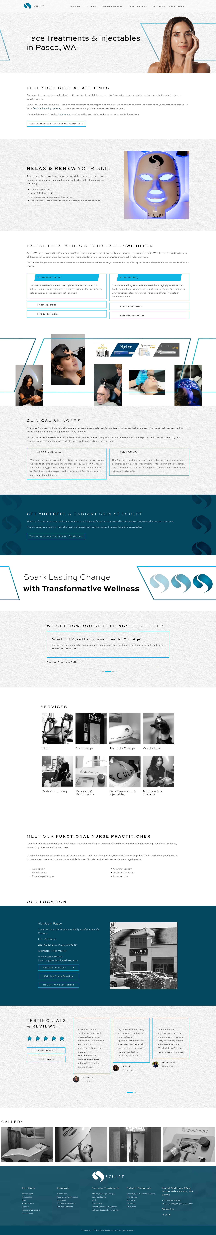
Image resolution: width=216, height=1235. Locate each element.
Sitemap (25, 1207)
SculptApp (131, 1200)
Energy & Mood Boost (66, 1203)
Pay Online (131, 1207)
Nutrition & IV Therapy (153, 792)
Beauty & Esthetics (65, 1207)
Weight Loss (152, 748)
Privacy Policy (28, 1203)
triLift (46, 748)
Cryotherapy (85, 748)
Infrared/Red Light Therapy (103, 1194)
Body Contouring (54, 791)
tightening (64, 114)
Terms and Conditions (31, 1210)
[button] (100, 671)
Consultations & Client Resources (141, 1194)
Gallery (12, 1121)
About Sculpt (27, 1194)
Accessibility (27, 1213)
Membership (132, 1197)
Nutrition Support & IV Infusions (105, 1210)
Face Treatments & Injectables (122, 792)
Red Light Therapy (122, 748)
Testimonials (27, 1197)
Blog (24, 1200)
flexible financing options (46, 108)
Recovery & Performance (85, 792)
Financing (131, 1203)
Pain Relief (61, 1200)
